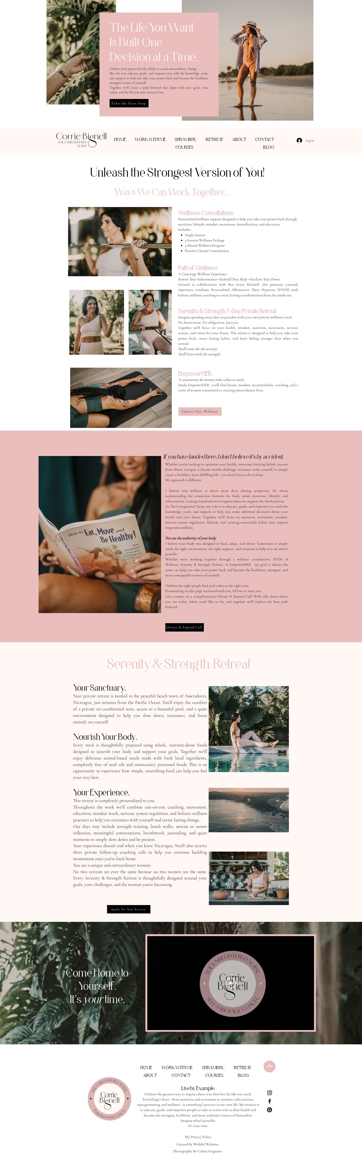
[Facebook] (269, 1101)
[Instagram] (269, 1093)
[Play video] (230, 983)
